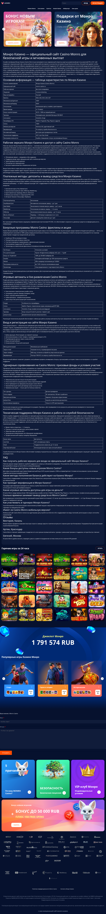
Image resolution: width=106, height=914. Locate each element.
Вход (86, 3)
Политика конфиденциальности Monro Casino (44, 889)
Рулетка (48, 8)
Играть (100, 548)
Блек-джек (75, 8)
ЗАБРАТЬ (62, 43)
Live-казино (41, 8)
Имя (1, 718)
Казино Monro (32, 8)
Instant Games (57, 8)
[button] (3, 678)
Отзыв (2, 727)
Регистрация (97, 3)
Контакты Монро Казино (67, 889)
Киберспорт (66, 8)
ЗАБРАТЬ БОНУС (13, 43)
